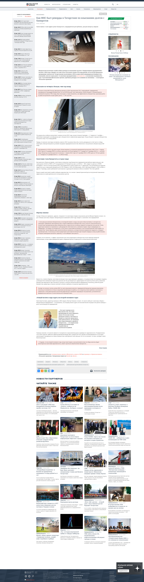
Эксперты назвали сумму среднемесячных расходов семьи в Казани (22, 190)
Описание (112, 577)
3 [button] (121, 51)
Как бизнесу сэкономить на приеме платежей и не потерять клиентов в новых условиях (71, 474)
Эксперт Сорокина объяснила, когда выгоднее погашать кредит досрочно (22, 239)
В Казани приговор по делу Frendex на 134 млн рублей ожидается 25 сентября (23, 78)
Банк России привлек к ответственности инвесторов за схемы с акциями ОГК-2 (23, 66)
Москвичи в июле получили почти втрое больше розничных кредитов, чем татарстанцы (22, 232)
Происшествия (40, 402)
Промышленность (51, 9)
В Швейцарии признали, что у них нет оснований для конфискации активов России (23, 140)
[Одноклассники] (105, 14)
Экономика (40, 9)
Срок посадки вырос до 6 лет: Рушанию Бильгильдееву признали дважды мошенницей (23, 35)
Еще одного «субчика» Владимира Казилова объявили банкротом (47, 539)
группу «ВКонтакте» (68, 354)
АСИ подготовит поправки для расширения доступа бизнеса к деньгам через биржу (23, 22)
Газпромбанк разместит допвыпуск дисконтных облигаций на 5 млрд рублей (23, 128)
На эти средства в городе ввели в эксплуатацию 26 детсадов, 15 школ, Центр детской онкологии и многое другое (47, 475)
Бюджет (48, 361)
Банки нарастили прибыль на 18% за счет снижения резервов (23, 202)
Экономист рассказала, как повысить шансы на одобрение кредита (23, 219)
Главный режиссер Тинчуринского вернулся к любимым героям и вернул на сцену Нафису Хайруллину (71, 535)
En (117, 4)
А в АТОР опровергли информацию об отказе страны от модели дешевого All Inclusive (47, 508)
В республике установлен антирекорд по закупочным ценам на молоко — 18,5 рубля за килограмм (119, 509)
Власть (70, 361)
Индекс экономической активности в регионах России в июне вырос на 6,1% (23, 225)
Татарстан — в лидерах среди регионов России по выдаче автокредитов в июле (23, 245)
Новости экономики (23, 14)
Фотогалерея (56, 4)
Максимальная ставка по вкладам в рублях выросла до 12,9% (23, 134)
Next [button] (130, 43)
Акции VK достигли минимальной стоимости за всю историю (22, 105)
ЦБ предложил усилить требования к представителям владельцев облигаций (23, 111)
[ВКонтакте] (101, 14)
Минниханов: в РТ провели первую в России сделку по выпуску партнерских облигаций (23, 184)
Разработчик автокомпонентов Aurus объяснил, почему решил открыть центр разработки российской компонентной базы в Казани (95, 442)
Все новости (28, 16)
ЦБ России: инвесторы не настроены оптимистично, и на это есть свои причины (23, 165)
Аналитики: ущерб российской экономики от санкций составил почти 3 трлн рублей (23, 178)
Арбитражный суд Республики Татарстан (77, 364)
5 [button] (124, 73)
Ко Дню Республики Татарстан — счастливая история (93, 409)
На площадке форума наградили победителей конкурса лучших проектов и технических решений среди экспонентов (119, 441)
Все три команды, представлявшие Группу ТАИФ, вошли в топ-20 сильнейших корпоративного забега (95, 474)
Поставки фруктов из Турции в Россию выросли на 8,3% (23, 49)
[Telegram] (49, 371)
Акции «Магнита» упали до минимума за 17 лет (22, 54)
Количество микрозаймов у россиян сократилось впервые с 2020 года (23, 196)
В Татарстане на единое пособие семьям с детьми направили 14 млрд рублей (23, 208)
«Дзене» (74, 356)
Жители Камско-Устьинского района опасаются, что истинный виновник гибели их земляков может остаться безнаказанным (71, 440)
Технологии (87, 9)
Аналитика (30, 9)
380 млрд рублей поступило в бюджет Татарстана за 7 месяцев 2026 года (23, 41)
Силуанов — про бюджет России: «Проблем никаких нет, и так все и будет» (23, 267)
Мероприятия (97, 9)
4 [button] (123, 51)
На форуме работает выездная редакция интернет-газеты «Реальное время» (95, 538)
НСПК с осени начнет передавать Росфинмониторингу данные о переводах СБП (23, 147)
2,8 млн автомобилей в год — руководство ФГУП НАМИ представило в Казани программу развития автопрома (119, 541)
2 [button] (118, 51)
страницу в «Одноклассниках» (93, 354)
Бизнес (78, 9)
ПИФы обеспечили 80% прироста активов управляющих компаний (23, 28)
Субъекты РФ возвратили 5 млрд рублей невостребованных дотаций (21, 72)
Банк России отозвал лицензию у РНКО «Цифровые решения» (22, 91)
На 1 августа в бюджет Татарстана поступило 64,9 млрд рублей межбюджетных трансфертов (23, 121)
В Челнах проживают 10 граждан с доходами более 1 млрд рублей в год (23, 153)
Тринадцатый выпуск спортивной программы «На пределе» (71, 408)
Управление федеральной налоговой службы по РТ (51, 364)
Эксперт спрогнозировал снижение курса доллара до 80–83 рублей (22, 159)
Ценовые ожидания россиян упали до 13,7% (22, 96)
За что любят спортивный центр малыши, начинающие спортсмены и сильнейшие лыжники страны (95, 506)
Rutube (68, 356)
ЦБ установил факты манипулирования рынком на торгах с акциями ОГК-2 (22, 84)
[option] (119, 43)
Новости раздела (23, 277)
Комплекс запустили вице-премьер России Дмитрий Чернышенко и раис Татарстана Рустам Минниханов (47, 442)
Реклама (112, 573)
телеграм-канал (56, 354)
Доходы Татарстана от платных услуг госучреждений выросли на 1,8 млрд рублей (23, 60)
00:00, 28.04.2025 (40, 23)
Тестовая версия (77, 577)
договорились (81, 76)
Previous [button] (109, 43)
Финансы (55, 361)
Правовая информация (113, 576)
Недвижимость (63, 9)
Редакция (112, 572)
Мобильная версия (78, 575)
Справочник (66, 4)
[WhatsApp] (45, 371)
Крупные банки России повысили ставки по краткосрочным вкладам (23, 171)
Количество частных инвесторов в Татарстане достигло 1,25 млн (23, 273)
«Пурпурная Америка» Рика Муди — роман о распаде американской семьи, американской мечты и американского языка (71, 505)
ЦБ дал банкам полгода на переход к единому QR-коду (23, 214)
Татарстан (84, 361)
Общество (113, 9)
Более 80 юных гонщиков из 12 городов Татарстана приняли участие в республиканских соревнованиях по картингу (118, 410)
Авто (71, 9)
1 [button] (116, 51)
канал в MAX (78, 354)
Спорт (105, 9)
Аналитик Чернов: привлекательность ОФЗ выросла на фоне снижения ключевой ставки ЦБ (23, 260)
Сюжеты (75, 4)
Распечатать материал (100, 371)
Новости (47, 4)
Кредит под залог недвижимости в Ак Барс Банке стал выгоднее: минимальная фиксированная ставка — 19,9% (23, 252)
